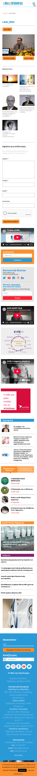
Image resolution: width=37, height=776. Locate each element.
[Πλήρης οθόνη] (31, 245)
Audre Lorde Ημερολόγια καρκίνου (21, 498)
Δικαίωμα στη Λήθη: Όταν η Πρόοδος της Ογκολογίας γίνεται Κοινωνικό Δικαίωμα (27, 89)
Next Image (29, 58)
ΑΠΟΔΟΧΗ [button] (22, 770)
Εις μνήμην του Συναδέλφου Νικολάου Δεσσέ (22, 428)
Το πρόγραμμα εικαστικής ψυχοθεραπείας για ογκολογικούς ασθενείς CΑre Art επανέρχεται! (17, 569)
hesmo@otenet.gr (21, 748)
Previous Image (9, 58)
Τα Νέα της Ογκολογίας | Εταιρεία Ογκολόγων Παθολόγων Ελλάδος (13, 4)
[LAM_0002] (18, 55)
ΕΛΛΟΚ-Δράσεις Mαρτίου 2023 (11, 593)
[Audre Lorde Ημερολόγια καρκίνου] (5, 500)
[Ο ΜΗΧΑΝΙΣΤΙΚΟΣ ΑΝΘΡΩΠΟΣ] (5, 481)
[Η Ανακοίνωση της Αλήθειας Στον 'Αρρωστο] (5, 510)
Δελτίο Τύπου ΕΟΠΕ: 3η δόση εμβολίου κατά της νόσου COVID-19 (16, 544)
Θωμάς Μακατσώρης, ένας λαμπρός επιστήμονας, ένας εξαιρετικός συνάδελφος (9, 114)
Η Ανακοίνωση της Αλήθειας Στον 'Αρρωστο (22, 509)
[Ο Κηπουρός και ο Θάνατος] (5, 490)
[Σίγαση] (28, 245)
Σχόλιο (5, 159)
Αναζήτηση (8, 252)
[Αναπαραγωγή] (3, 245)
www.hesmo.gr (21, 751)
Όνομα (5, 180)
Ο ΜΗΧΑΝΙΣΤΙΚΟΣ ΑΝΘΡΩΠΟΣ (18, 480)
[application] (17, 237)
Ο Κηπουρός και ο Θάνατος (22, 489)
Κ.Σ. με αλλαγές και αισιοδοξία (7, 85)
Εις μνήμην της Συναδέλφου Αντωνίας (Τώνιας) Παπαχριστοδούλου (8, 134)
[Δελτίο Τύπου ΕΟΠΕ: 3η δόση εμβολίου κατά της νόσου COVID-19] (17, 538)
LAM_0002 (7, 29)
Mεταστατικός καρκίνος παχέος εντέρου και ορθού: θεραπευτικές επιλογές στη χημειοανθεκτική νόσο (23, 440)
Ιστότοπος (6, 201)
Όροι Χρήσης (18, 755)
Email (4, 191)
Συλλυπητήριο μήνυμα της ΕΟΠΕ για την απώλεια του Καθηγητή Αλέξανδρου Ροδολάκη (27, 110)
